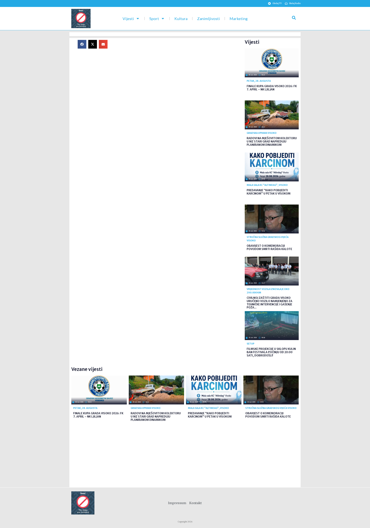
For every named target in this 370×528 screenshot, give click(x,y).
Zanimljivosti (208, 18)
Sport (154, 18)
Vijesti (128, 18)
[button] (82, 44)
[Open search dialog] (294, 18)
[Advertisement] (179, 67)
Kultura (181, 18)
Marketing (239, 18)
